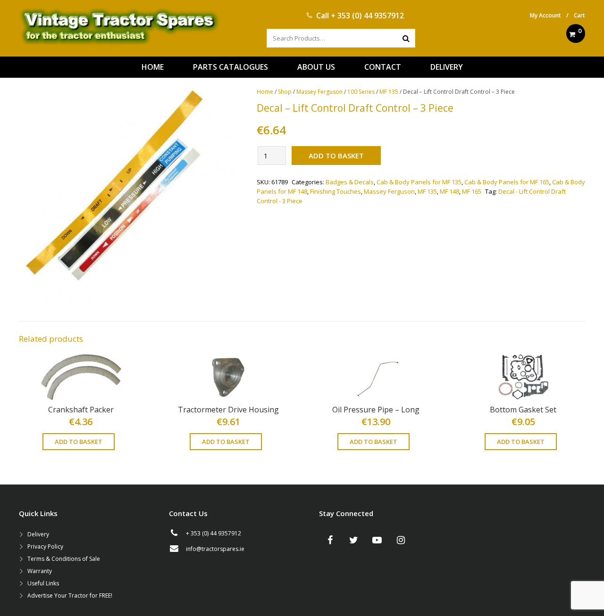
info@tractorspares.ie (215, 549)
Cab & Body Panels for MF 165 (506, 182)
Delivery (38, 534)
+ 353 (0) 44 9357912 (367, 15)
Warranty (39, 571)
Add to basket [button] (78, 441)
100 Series (361, 92)
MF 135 (388, 92)
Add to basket (336, 155)
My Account (545, 15)
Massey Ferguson (319, 92)
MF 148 (449, 191)
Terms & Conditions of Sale (63, 559)
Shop (285, 92)
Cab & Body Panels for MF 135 (419, 182)
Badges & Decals (350, 182)
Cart (579, 15)
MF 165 (471, 191)
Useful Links (43, 583)
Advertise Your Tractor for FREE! (69, 595)
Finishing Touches (335, 191)
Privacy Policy (45, 546)
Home (265, 92)
